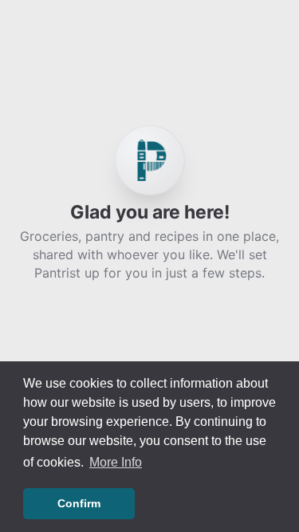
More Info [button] (115, 462)
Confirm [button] (78, 503)
